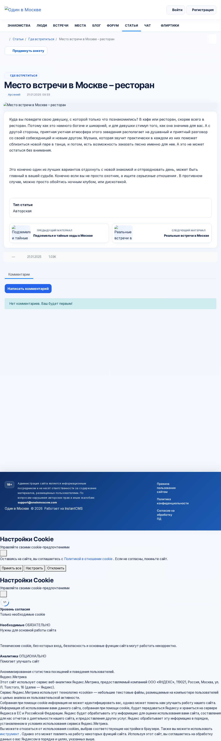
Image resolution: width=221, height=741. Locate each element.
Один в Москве (17, 508)
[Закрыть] (3, 553)
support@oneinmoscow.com (37, 502)
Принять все (11, 568)
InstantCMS (74, 508)
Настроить (34, 568)
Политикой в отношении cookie (88, 559)
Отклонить (55, 568)
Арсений (14, 94)
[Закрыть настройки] (3, 594)
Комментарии (19, 274)
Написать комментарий (28, 288)
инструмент (10, 734)
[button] (110, 630)
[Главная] (6, 39)
